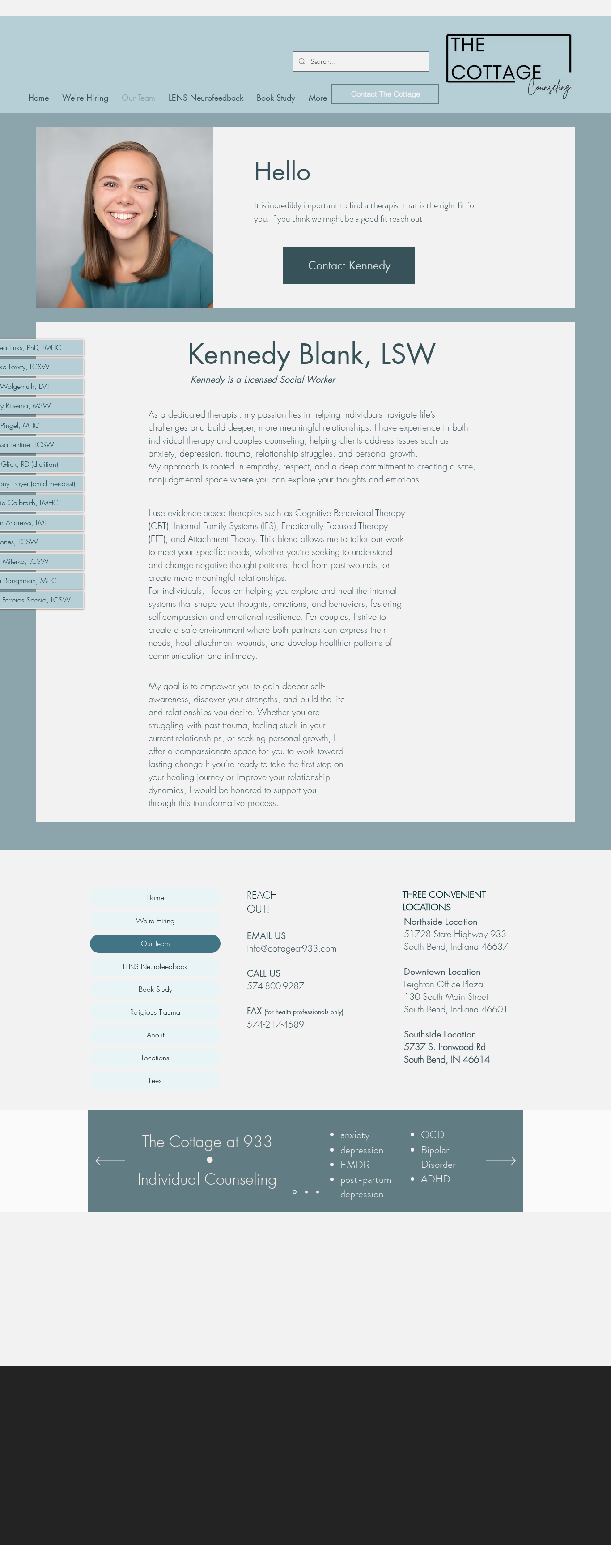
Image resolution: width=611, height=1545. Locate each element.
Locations (155, 1058)
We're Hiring (155, 921)
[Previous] (110, 1161)
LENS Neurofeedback (155, 966)
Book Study (155, 989)
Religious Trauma (155, 1012)
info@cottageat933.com (292, 948)
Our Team (155, 943)
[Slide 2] (306, 1192)
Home (155, 897)
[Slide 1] (294, 1192)
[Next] (501, 1161)
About (155, 1035)
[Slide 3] (317, 1192)
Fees (155, 1080)
